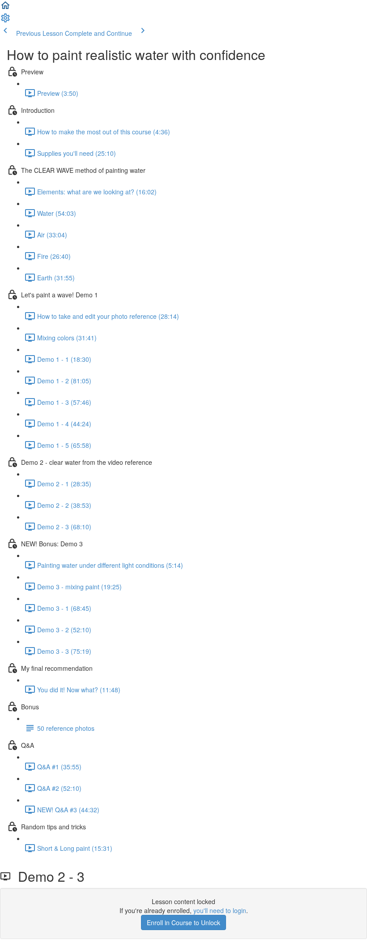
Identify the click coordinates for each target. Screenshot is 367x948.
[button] (5, 8)
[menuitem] (5, 20)
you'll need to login (219, 910)
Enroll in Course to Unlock (183, 922)
